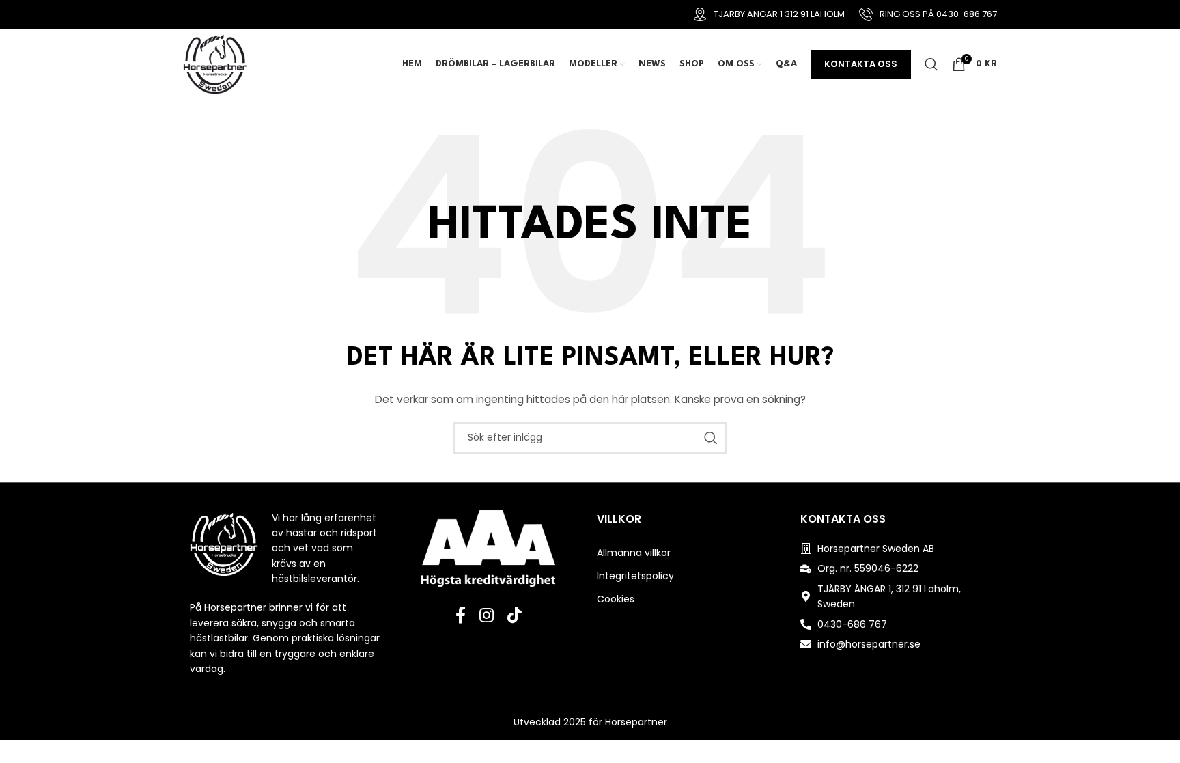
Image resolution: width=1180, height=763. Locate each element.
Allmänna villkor (634, 552)
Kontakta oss (860, 63)
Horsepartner (636, 722)
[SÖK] (711, 438)
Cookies (615, 599)
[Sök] (931, 64)
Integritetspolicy (635, 576)
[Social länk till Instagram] (487, 616)
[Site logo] (215, 63)
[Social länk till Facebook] (461, 616)
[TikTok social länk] (515, 616)
